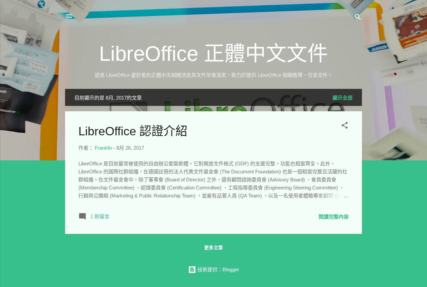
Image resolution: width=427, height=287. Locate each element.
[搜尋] (358, 18)
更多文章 (213, 247)
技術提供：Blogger (217, 269)
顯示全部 (343, 98)
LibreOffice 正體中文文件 (213, 53)
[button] (345, 126)
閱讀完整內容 (334, 217)
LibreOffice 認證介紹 (132, 131)
